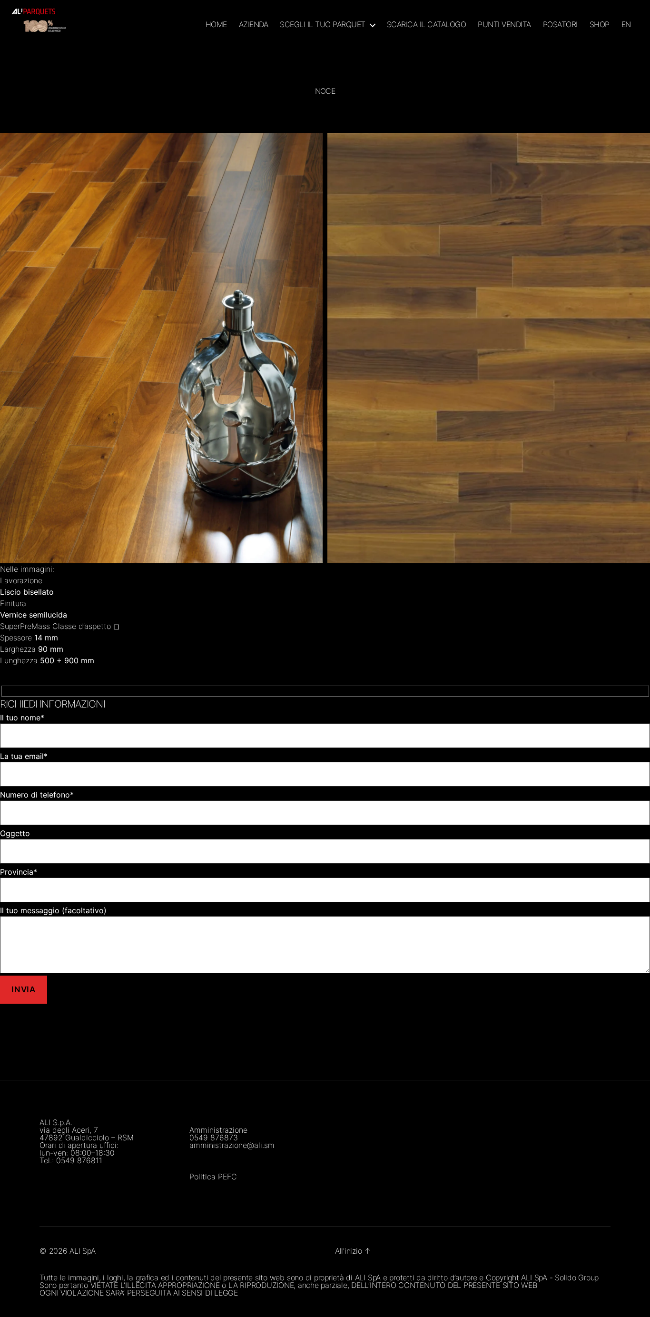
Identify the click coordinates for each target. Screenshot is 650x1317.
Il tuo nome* (22, 717)
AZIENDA (253, 24)
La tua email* (24, 756)
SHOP (600, 24)
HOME (216, 24)
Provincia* (18, 872)
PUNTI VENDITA (504, 24)
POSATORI (560, 24)
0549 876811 (79, 1160)
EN (626, 24)
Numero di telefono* (37, 794)
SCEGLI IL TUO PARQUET (322, 24)
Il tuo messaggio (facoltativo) (53, 910)
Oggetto (15, 833)
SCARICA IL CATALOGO (426, 24)
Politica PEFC (213, 1176)
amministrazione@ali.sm (232, 1145)
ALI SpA (82, 1251)
